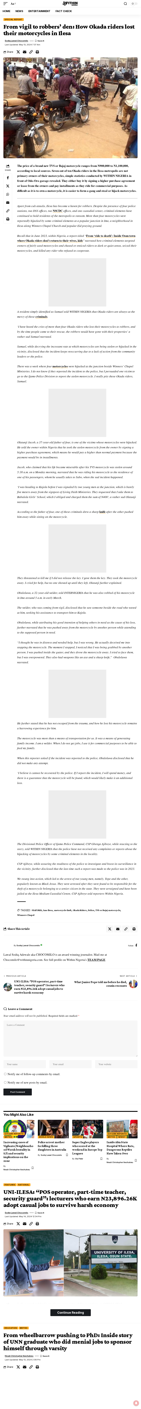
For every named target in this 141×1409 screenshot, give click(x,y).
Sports (77, 1137)
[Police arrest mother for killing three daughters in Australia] (53, 1129)
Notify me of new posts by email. (27, 1082)
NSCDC (58, 211)
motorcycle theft (62, 910)
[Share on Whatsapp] (8, 194)
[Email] (25, 52)
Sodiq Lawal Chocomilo (16, 40)
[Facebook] (136, 945)
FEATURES (37, 910)
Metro (8, 1137)
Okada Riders (80, 910)
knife (102, 512)
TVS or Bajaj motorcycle (107, 910)
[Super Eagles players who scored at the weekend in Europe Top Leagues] (87, 1129)
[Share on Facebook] (8, 178)
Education (11, 1328)
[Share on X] (18, 52)
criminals (41, 316)
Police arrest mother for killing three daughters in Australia (52, 1146)
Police (91, 910)
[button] (6, 3)
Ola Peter (79, 1159)
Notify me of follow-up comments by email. (34, 1074)
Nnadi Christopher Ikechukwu (16, 1170)
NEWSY (122, 1137)
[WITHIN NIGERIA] (70, 3)
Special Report (14, 19)
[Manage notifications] (136, 1403)
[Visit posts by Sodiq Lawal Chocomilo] (7, 945)
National (23, 1185)
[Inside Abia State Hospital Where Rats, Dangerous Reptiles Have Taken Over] (122, 1129)
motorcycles (60, 366)
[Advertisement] (77, 282)
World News (46, 1137)
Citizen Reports (14, 1134)
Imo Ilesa (48, 910)
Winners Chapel (25, 915)
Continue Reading (70, 1312)
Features (10, 1185)
